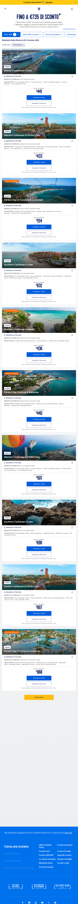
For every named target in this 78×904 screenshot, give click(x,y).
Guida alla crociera (64, 855)
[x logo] (49, 903)
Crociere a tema (63, 863)
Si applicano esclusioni (69, 29)
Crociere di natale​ (64, 851)
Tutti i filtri (9, 34)
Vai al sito (49, 2)
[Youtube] (42, 903)
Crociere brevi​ (44, 851)
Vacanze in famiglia (64, 859)
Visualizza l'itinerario (39, 103)
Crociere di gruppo (46, 867)
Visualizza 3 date (39, 354)
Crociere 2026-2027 (46, 855)
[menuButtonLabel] (5, 8)
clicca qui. (68, 833)
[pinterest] (55, 903)
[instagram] (29, 903)
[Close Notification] (75, 2)
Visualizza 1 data (39, 162)
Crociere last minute (65, 845)
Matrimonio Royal (45, 863)
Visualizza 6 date (39, 97)
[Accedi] (72, 9)
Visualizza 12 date (39, 227)
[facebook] (23, 903)
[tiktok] (36, 903)
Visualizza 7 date (39, 291)
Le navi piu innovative (47, 859)
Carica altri (39, 697)
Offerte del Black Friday (45, 846)
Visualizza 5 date (39, 678)
